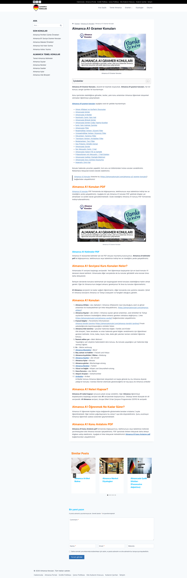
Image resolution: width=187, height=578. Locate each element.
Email (102, 546)
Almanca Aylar (38, 72)
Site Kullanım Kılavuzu (127, 2)
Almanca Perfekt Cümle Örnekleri (46, 35)
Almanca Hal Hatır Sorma (43, 46)
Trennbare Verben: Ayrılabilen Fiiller (89, 139)
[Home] (73, 23)
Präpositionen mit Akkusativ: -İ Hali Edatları (92, 154)
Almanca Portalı (91, 2)
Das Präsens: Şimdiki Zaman (86, 144)
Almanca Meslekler (83, 350)
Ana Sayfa (102, 8)
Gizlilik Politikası (102, 2)
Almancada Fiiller (82, 128)
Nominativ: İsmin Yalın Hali (85, 117)
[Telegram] (40, 2)
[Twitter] (37, 2)
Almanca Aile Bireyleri (41, 75)
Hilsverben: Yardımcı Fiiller (85, 136)
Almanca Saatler (82, 358)
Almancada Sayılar (82, 147)
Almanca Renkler (82, 366)
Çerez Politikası (114, 2)
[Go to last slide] (74, 475)
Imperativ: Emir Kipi (82, 162)
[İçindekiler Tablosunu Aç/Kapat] (146, 81)
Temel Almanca (116, 8)
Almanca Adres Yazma (42, 49)
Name (73, 546)
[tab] (107, 495)
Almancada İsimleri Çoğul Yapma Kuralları (91, 123)
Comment (74, 520)
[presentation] (83, 466)
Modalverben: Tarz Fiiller (85, 141)
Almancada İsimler (82, 112)
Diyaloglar (139, 8)
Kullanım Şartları (141, 2)
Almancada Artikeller (83, 115)
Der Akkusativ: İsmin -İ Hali (86, 149)
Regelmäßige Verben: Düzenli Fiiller (89, 131)
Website (131, 546)
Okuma (149, 8)
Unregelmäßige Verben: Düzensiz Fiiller (90, 133)
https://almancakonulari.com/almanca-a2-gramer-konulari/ (124, 177)
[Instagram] (34, 2)
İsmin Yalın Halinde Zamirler (86, 125)
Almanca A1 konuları (80, 191)
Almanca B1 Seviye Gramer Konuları (47, 38)
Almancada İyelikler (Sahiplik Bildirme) (90, 157)
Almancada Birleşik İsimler (85, 120)
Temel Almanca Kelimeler (43, 58)
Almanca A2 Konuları (82, 177)
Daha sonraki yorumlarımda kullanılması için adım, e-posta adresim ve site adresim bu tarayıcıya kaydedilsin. (110, 551)
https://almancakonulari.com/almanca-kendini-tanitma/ (117, 323)
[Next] (148, 475)
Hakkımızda (80, 2)
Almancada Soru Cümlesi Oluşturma (89, 160)
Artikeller (79, 376)
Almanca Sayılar (39, 62)
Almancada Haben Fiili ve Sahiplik (88, 152)
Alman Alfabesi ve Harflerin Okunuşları (90, 109)
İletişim (150, 2)
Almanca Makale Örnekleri (43, 42)
